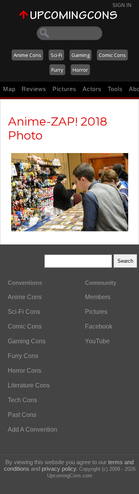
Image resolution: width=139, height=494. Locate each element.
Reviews (34, 89)
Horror (80, 69)
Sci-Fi (56, 55)
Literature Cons (29, 385)
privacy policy (59, 468)
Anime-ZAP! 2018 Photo (57, 128)
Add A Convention (32, 429)
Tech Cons (22, 400)
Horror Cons (24, 370)
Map (9, 89)
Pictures (64, 89)
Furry (57, 69)
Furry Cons (23, 356)
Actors (92, 89)
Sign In (121, 5)
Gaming (80, 55)
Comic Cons (112, 55)
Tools (115, 89)
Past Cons (22, 414)
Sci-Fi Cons (24, 311)
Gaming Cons (27, 341)
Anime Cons (27, 55)
